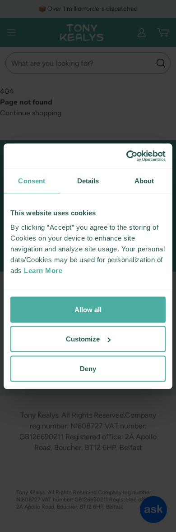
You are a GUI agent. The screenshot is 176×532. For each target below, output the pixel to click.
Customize (83, 339)
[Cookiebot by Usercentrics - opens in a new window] (127, 156)
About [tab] (144, 181)
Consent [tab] (31, 181)
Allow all (88, 309)
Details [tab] (88, 181)
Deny (88, 368)
